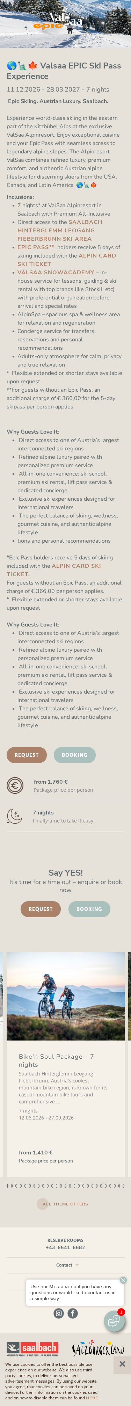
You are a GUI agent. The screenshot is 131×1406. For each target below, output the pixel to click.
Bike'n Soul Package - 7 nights (56, 1060)
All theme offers (65, 1204)
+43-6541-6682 (65, 1247)
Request (27, 755)
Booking (75, 755)
